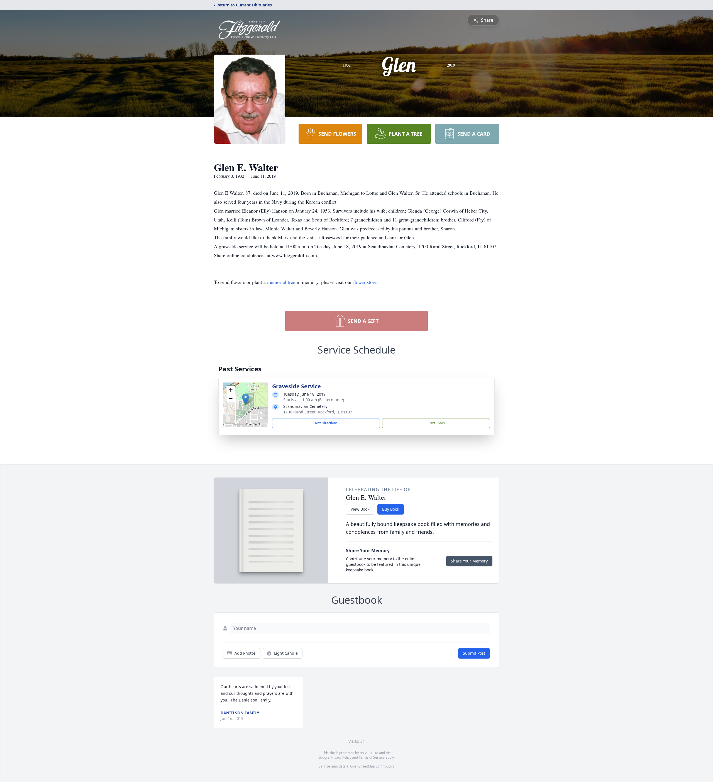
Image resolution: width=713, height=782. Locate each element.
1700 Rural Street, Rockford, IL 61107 (317, 412)
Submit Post (474, 653)
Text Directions (326, 423)
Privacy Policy (340, 757)
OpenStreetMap (362, 766)
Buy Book (390, 509)
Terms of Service (372, 757)
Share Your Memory (469, 561)
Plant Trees (436, 423)
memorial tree (281, 282)
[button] (245, 399)
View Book (360, 509)
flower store (365, 282)
